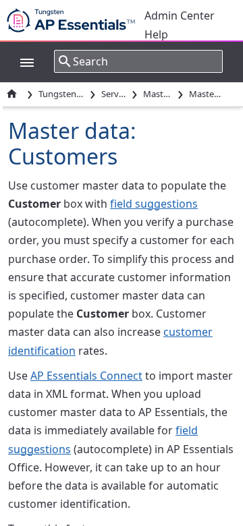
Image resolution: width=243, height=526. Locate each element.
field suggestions (154, 203)
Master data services (157, 94)
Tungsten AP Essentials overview (61, 94)
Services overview (113, 94)
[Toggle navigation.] (20, 61)
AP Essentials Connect (86, 375)
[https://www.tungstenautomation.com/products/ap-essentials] (74, 20)
